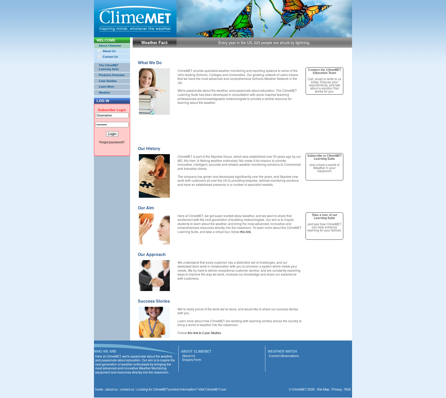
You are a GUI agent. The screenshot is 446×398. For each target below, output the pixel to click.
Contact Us (110, 56)
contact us (127, 389)
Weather (104, 92)
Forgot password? (112, 142)
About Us (109, 51)
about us (112, 389)
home (99, 389)
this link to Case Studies (204, 333)
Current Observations (284, 356)
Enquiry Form (191, 360)
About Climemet (110, 45)
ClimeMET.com (215, 389)
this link (245, 232)
